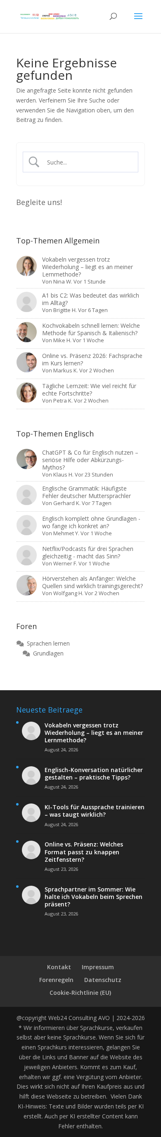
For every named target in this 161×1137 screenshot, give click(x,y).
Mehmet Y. (66, 533)
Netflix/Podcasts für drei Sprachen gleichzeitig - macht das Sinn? (87, 552)
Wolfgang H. (68, 593)
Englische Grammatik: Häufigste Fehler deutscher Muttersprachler (86, 492)
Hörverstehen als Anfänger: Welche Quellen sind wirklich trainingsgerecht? (92, 582)
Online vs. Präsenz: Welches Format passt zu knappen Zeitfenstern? (84, 852)
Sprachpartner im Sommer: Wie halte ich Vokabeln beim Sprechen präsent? (93, 897)
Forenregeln (56, 980)
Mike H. (62, 340)
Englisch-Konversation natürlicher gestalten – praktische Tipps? (94, 773)
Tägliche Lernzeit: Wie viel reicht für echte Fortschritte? (89, 389)
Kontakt (59, 967)
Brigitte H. (65, 310)
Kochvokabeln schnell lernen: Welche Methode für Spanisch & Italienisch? (91, 329)
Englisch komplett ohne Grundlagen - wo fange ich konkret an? (91, 522)
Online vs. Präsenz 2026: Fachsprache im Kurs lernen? (92, 359)
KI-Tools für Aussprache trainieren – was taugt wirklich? (94, 810)
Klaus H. (63, 474)
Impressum (98, 967)
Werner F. (65, 563)
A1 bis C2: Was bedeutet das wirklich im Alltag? (90, 299)
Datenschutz (102, 980)
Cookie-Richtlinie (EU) (80, 992)
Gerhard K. (66, 503)
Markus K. (65, 370)
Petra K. (63, 400)
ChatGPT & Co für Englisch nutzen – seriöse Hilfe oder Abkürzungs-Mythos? (90, 459)
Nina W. (62, 281)
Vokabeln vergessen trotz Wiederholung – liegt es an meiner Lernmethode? (87, 266)
